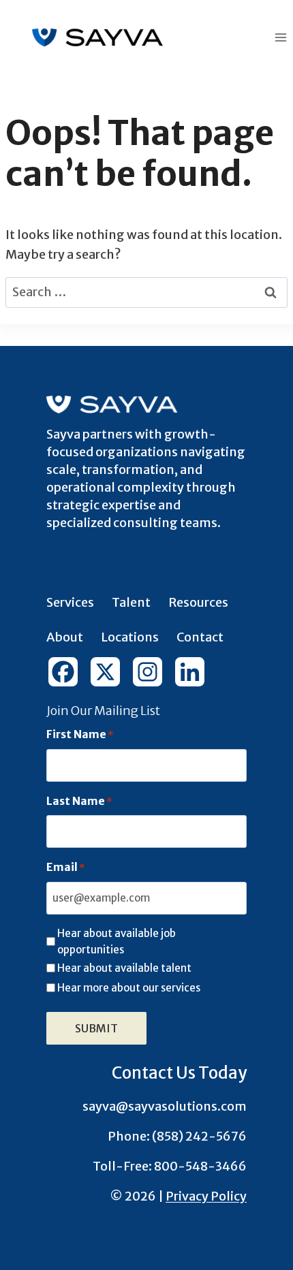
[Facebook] (67, 671)
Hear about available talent (124, 968)
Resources (198, 602)
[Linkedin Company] (194, 671)
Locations (130, 637)
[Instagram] (152, 671)
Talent (131, 602)
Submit (96, 1028)
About (64, 637)
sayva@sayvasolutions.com (164, 1106)
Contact (199, 637)
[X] (109, 671)
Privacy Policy (206, 1196)
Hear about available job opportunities (116, 941)
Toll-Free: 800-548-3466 (170, 1166)
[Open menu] (280, 37)
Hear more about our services (128, 987)
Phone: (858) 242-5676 (177, 1136)
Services (70, 602)
